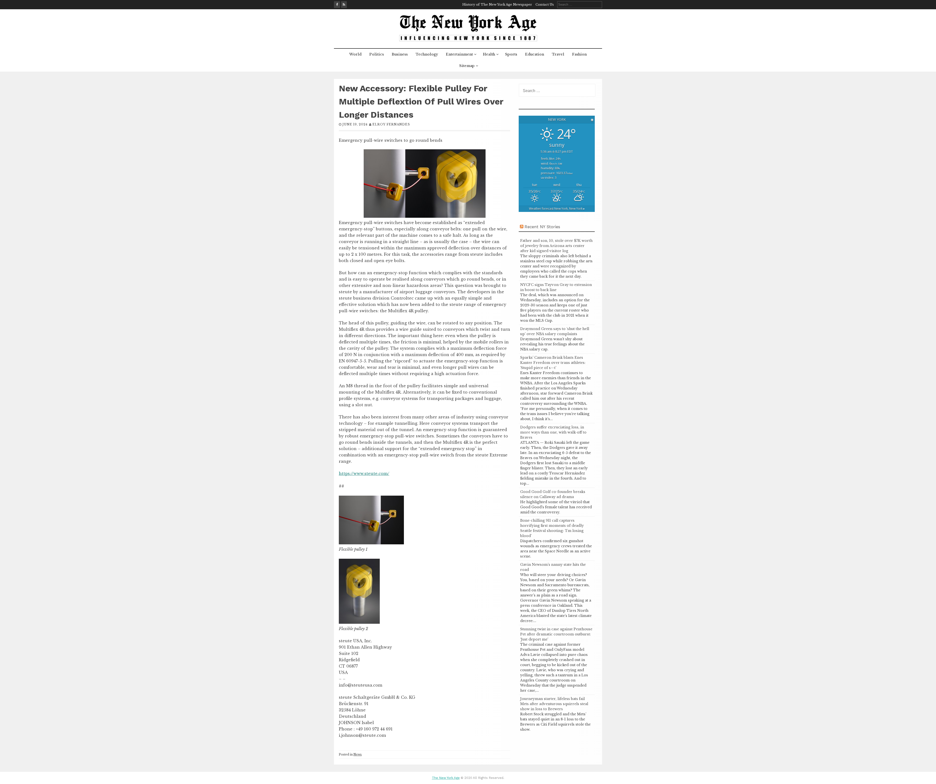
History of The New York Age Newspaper (497, 4)
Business (400, 54)
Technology (427, 54)
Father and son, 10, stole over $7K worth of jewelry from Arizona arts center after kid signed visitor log (556, 245)
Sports (511, 54)
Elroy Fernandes (391, 124)
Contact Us (545, 4)
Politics (376, 54)
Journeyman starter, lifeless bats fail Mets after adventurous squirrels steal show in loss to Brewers (554, 704)
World (355, 54)
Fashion (579, 54)
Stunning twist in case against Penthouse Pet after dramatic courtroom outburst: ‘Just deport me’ (556, 634)
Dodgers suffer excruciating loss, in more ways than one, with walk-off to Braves (553, 432)
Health (489, 54)
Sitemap (467, 66)
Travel (558, 54)
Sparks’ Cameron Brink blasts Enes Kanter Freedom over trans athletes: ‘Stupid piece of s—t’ (552, 362)
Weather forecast (557, 209)
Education (534, 54)
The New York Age (446, 778)
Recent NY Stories (542, 226)
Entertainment (459, 54)
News (357, 754)
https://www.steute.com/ (364, 473)
